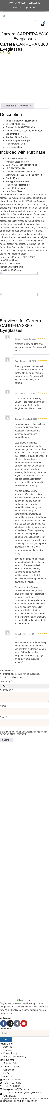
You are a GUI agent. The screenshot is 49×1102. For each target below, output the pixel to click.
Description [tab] (10, 106)
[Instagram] (10, 1023)
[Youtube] (23, 1023)
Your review (6, 690)
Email (3, 717)
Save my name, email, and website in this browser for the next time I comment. (24, 733)
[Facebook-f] (3, 1023)
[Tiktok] (17, 1023)
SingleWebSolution (27, 1101)
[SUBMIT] (6, 1039)
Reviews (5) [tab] (25, 106)
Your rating (6, 681)
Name (3, 706)
